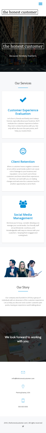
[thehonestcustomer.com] (20, 12)
